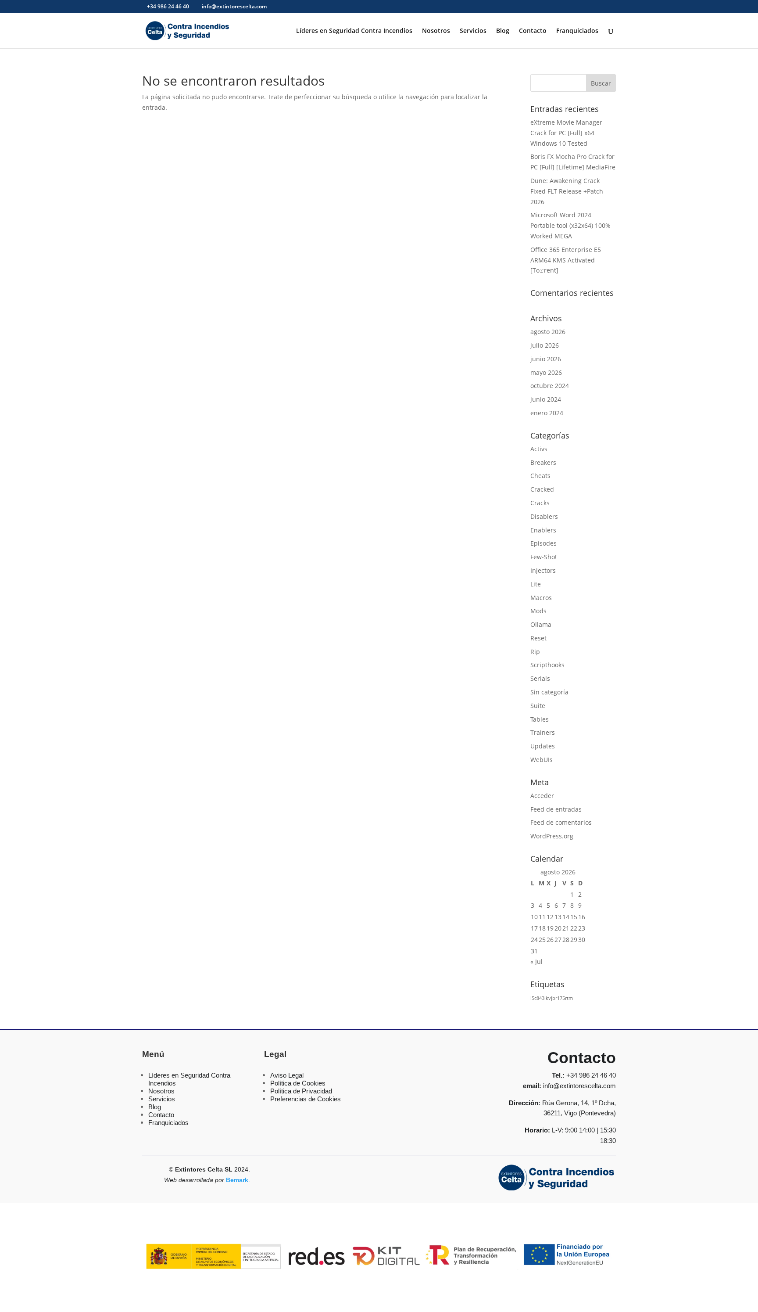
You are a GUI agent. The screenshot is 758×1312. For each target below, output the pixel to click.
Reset (538, 638)
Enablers (543, 530)
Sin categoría (549, 692)
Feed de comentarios (561, 822)
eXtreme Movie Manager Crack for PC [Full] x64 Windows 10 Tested (566, 132)
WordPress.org (551, 836)
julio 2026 (544, 345)
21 (565, 928)
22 (573, 928)
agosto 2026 (547, 331)
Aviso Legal (287, 1075)
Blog (502, 31)
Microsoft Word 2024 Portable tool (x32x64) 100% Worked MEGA (570, 225)
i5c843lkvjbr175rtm (551, 998)
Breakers (543, 462)
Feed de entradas (556, 809)
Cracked (542, 489)
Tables (539, 719)
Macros (541, 597)
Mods (538, 611)
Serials (540, 678)
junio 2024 (545, 399)
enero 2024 (546, 413)
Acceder (542, 795)
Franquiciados (577, 31)
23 (581, 928)
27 (557, 939)
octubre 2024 (549, 385)
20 (557, 928)
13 (557, 917)
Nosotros (436, 31)
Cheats (540, 475)
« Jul (536, 961)
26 (550, 939)
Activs (538, 449)
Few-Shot (543, 557)
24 (534, 939)
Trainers (542, 732)
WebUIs (541, 759)
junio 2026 (545, 359)
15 (573, 917)
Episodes (543, 543)
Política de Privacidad (301, 1091)
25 (542, 939)
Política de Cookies (297, 1083)
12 (550, 917)
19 (550, 928)
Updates (542, 746)
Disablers (544, 516)
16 (581, 917)
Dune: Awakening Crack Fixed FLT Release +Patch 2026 (566, 191)
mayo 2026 (546, 372)
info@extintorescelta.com (579, 1085)
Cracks (540, 503)
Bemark (237, 1179)
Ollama (540, 624)
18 (542, 928)
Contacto (533, 31)
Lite (535, 584)
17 (534, 928)
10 (534, 917)
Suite (537, 705)
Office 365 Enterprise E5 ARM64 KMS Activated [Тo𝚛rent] (565, 260)
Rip (535, 651)
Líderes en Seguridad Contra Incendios (354, 31)
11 (542, 917)
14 (565, 917)
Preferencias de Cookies (305, 1099)
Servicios (473, 31)
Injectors (543, 570)
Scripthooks (547, 665)
